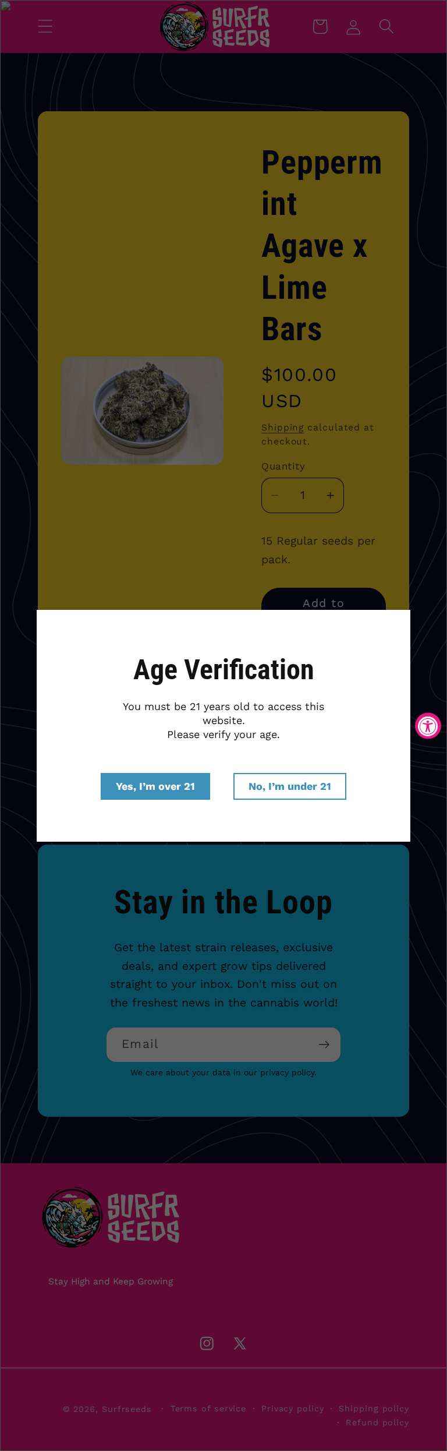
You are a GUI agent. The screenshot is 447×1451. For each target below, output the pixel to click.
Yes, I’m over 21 (155, 786)
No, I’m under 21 (290, 786)
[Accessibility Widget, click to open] (428, 725)
